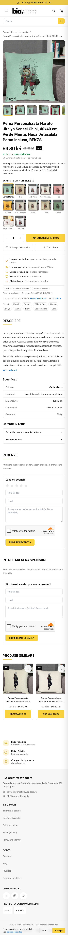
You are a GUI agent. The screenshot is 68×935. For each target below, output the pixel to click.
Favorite (7, 870)
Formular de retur (11, 839)
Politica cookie (10, 825)
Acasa (6, 32)
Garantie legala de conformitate (23, 432)
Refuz (45, 930)
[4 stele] (21, 486)
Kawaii (16, 304)
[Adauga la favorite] (28, 668)
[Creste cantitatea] (20, 238)
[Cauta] (61, 21)
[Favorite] (53, 11)
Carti (54, 308)
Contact (7, 856)
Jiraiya (7, 308)
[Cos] (61, 11)
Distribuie (52, 247)
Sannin (18, 308)
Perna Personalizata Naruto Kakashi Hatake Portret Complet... (18, 700)
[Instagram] (14, 895)
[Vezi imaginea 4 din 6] (43, 110)
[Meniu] (6, 11)
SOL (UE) (20, 910)
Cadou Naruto (41, 308)
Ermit (27, 308)
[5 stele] (26, 486)
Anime (58, 298)
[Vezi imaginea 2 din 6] (20, 110)
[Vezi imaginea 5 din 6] (55, 110)
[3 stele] (17, 486)
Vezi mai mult (10, 370)
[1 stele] (7, 486)
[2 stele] (12, 486)
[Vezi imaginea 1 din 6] (8, 110)
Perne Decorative (20, 32)
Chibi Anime (40, 304)
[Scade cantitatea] (6, 238)
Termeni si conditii (12, 810)
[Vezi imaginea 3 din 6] (31, 110)
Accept (59, 930)
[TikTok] (23, 895)
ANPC (7, 910)
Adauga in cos (48, 237)
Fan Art (27, 304)
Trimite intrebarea (21, 637)
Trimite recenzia (20, 542)
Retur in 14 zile (13, 439)
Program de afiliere (12, 878)
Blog (5, 863)
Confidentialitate (11, 817)
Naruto (53, 304)
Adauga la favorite (20, 247)
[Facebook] (6, 895)
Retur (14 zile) (10, 832)
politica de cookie (14, 932)
